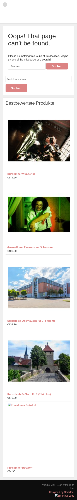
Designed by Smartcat (61, 492)
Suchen (16, 88)
